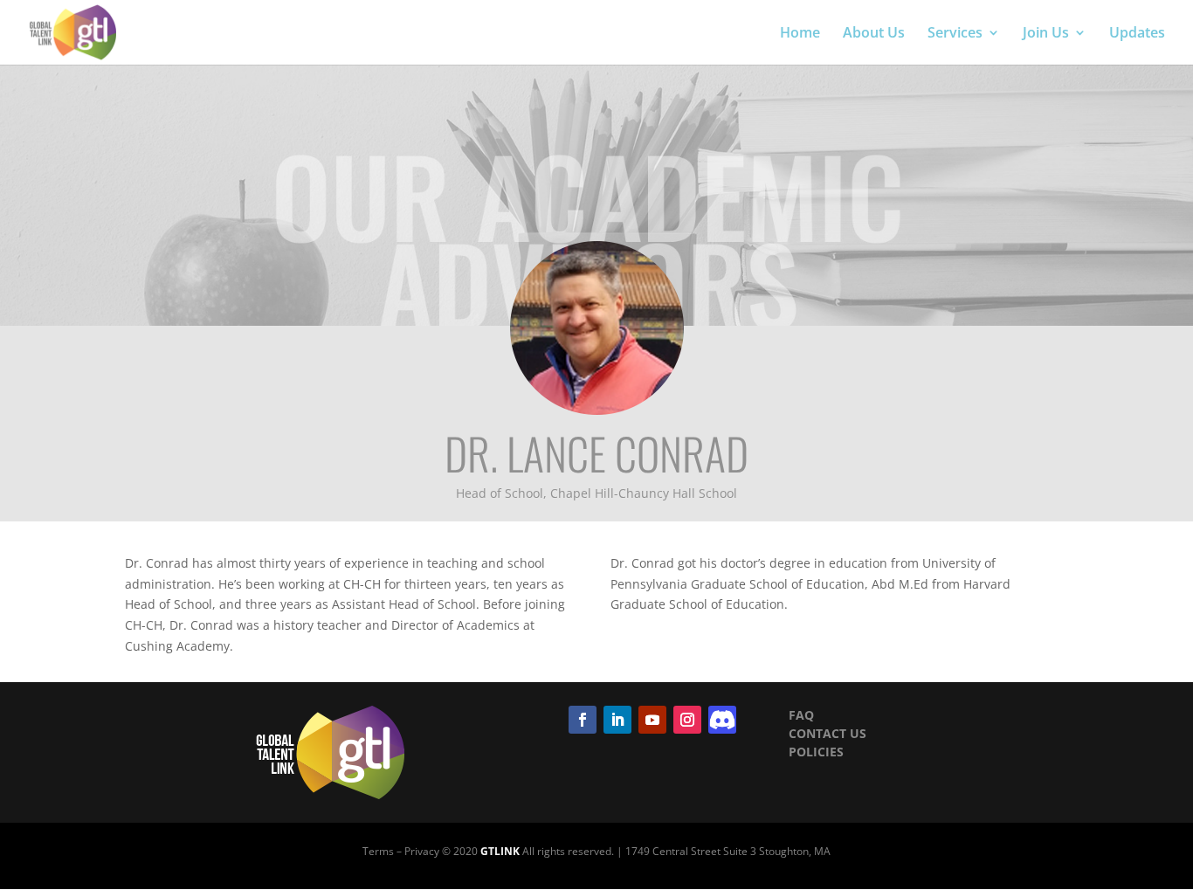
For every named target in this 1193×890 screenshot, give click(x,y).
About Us (874, 34)
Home (800, 34)
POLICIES (816, 751)
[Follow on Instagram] (687, 720)
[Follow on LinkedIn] (617, 720)
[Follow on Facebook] (582, 720)
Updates (1137, 34)
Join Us (1046, 34)
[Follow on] (722, 720)
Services (955, 34)
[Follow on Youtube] (652, 720)
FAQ (801, 715)
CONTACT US (827, 733)
